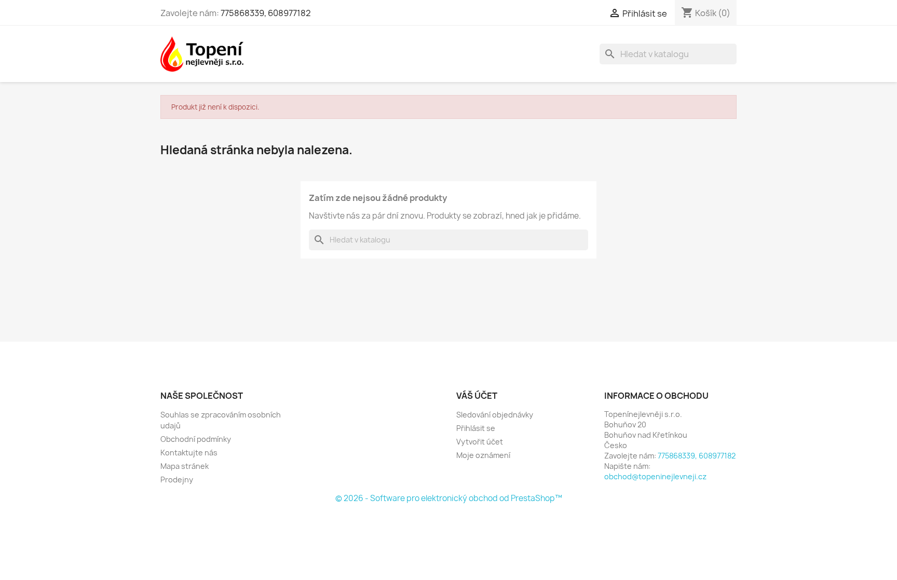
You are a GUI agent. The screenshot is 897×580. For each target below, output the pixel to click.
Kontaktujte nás (189, 452)
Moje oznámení (483, 455)
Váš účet (476, 395)
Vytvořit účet (479, 442)
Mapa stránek (184, 466)
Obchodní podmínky (195, 439)
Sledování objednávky (494, 415)
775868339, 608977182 (266, 13)
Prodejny (176, 479)
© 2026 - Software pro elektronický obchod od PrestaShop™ (448, 498)
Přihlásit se (475, 428)
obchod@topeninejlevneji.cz (655, 476)
